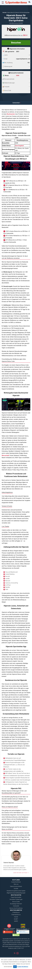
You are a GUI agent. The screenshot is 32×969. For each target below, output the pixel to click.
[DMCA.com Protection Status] (16, 935)
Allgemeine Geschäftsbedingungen (16, 893)
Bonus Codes (16, 901)
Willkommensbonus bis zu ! (16, 35)
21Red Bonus (16, 912)
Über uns (16, 884)
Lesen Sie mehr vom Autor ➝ (21, 872)
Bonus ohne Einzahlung (16, 908)
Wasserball (5, 455)
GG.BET (16, 919)
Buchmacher (11, 114)
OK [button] (15, 966)
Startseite (4, 12)
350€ (17, 75)
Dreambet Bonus (16, 914)
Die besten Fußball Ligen (16, 899)
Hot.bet (16, 916)
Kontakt (16, 888)
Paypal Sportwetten (16, 897)
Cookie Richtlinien (16, 882)
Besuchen (16, 42)
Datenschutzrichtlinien (16, 886)
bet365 (16, 921)
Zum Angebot (19, 145)
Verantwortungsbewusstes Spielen (16, 890)
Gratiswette (16, 906)
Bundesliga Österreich (16, 903)
